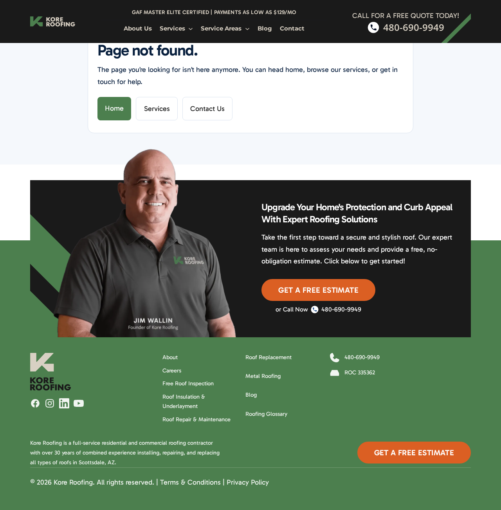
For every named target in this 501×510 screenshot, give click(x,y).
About (170, 357)
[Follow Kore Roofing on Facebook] (35, 403)
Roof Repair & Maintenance (196, 419)
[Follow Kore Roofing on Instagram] (50, 403)
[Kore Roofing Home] (52, 21)
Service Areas (221, 28)
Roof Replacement (268, 357)
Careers (171, 370)
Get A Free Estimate (318, 290)
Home (114, 108)
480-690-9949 (341, 309)
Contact (292, 28)
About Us (138, 28)
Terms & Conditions (190, 482)
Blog (265, 28)
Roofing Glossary (266, 413)
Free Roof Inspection (188, 383)
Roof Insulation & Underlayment (183, 401)
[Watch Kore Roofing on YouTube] (79, 403)
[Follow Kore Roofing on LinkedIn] (64, 403)
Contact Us (207, 108)
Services (172, 28)
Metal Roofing (263, 375)
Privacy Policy (248, 482)
